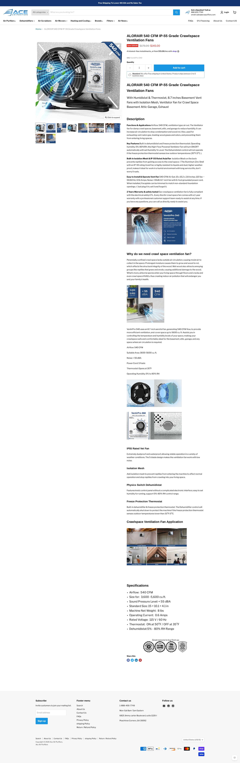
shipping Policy (83, 724)
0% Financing (203, 21)
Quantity (130, 62)
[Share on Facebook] (128, 660)
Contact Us (81, 713)
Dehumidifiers (26, 21)
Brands (98, 21)
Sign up (42, 721)
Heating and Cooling (80, 21)
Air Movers (60, 21)
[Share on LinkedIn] (136, 660)
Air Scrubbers (44, 21)
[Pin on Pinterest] (140, 660)
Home (38, 29)
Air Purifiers (9, 21)
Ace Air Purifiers (42, 744)
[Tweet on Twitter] (132, 660)
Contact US (231, 21)
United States (192, 740)
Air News (122, 21)
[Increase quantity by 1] (148, 67)
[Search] (176, 12)
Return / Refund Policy (86, 727)
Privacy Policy (83, 720)
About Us (217, 21)
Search (80, 705)
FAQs (190, 21)
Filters (110, 21)
